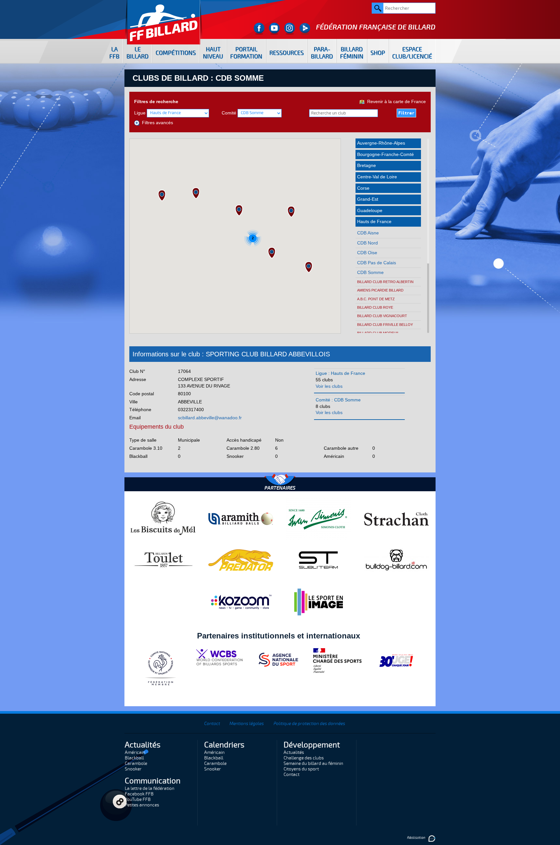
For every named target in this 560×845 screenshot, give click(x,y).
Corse (363, 188)
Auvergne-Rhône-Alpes (381, 143)
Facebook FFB (139, 794)
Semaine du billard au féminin (313, 763)
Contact (212, 723)
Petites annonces (142, 805)
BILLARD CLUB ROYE (375, 307)
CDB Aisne (368, 232)
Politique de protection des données (309, 723)
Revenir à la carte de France (395, 101)
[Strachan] (396, 518)
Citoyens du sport (301, 769)
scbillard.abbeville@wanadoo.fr (210, 417)
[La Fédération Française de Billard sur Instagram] (289, 29)
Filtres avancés (156, 122)
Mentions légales (246, 723)
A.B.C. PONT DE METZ (376, 299)
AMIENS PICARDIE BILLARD (380, 290)
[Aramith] (240, 518)
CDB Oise (367, 252)
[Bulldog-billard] (396, 559)
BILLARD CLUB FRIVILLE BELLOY (385, 325)
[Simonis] (318, 518)
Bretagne (366, 165)
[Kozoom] (240, 602)
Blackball (134, 758)
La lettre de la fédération (149, 788)
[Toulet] (163, 559)
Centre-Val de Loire (377, 176)
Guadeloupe (369, 210)
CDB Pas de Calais (376, 262)
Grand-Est (367, 199)
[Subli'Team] (318, 559)
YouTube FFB (138, 799)
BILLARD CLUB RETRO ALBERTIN (385, 282)
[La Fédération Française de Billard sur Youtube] (274, 29)
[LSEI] (318, 602)
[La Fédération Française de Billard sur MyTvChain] (304, 29)
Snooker (133, 769)
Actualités (294, 752)
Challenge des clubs (304, 758)
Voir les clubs (329, 386)
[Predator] (240, 559)
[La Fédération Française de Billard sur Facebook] (259, 29)
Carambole (136, 763)
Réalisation (416, 838)
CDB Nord (367, 242)
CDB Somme (370, 272)
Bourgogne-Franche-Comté (385, 154)
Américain (135, 752)
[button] (291, 212)
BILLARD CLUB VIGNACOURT (382, 316)
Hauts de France (374, 221)
